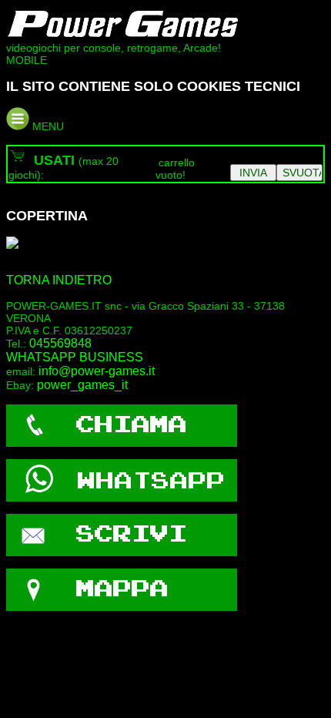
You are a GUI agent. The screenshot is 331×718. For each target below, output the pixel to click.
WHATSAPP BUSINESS (74, 357)
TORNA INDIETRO (59, 280)
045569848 (60, 343)
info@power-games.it (96, 370)
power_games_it (82, 384)
